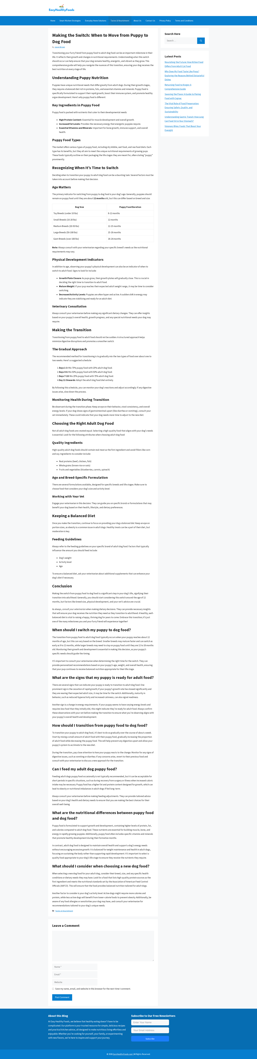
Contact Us (150, 20)
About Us (137, 20)
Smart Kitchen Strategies (70, 20)
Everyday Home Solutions (95, 20)
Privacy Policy (165, 20)
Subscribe (150, 1038)
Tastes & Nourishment (120, 20)
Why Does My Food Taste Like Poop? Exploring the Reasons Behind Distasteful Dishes (184, 75)
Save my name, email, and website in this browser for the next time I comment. (93, 988)
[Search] (201, 41)
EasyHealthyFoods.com (122, 1054)
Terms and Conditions (184, 20)
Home (52, 20)
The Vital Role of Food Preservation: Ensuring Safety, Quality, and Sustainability (182, 107)
